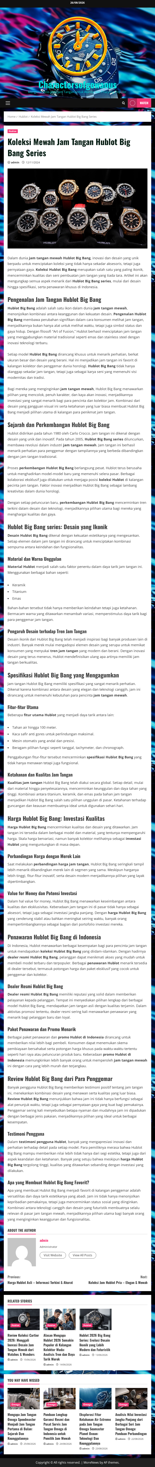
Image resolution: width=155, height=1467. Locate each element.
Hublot (13, 131)
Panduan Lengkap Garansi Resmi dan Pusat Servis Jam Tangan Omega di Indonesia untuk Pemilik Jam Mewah (57, 1426)
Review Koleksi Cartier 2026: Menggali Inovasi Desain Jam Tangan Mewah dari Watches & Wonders (23, 1345)
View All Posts (82, 1255)
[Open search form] (123, 103)
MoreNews (91, 1462)
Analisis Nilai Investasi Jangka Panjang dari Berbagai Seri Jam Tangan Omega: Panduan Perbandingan (131, 1424)
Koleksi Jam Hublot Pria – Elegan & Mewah (117, 1279)
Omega (16, 1404)
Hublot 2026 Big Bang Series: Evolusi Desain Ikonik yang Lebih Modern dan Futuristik (94, 1342)
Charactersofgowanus (77, 84)
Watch (144, 103)
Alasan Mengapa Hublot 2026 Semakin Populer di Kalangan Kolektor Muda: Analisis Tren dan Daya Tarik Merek (59, 1347)
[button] (8, 103)
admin (15, 162)
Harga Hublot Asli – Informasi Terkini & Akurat (40, 1279)
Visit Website (53, 1255)
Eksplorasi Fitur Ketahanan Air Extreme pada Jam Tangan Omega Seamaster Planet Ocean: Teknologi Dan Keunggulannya (95, 1428)
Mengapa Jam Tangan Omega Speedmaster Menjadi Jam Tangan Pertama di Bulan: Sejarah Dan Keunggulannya (22, 1426)
